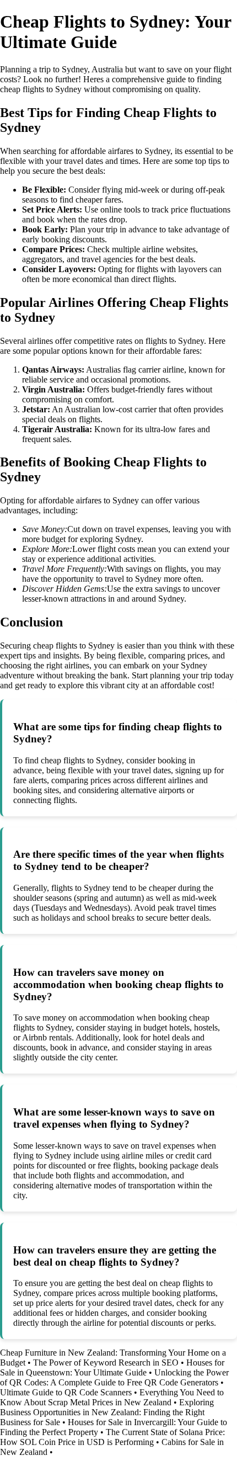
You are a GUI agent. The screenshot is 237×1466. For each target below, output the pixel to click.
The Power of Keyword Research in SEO (106, 1362)
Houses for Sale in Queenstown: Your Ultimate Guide (112, 1367)
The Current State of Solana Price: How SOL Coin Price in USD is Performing (112, 1437)
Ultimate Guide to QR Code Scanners (66, 1392)
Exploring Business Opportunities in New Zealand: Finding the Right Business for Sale (107, 1412)
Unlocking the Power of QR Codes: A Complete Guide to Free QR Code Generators (114, 1377)
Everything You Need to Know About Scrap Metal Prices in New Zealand (112, 1397)
